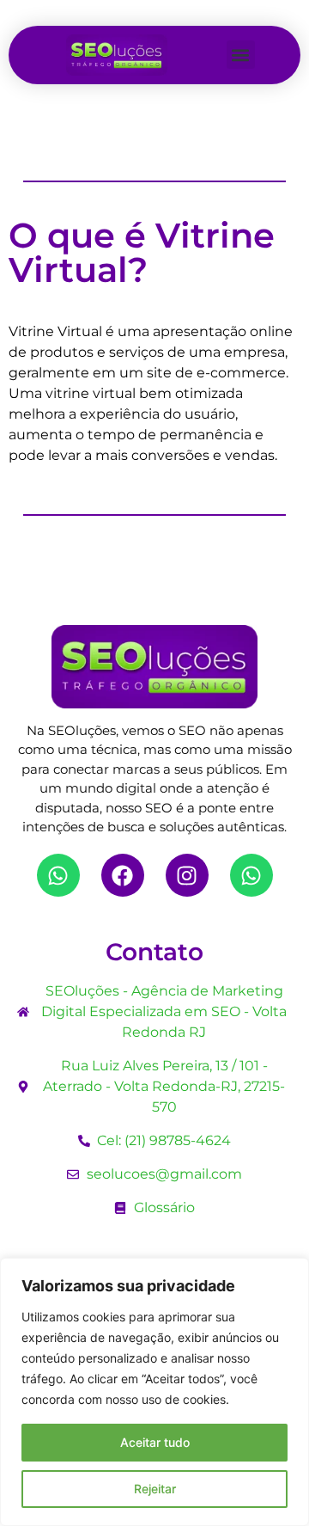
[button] (241, 54)
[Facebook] (122, 875)
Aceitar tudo (155, 1442)
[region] (154, 1392)
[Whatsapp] (58, 875)
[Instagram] (187, 875)
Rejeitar (155, 1488)
